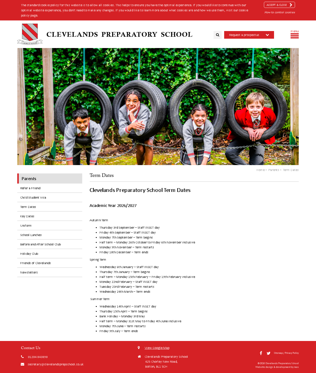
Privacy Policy (292, 353)
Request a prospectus (244, 35)
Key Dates (27, 216)
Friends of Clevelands (35, 263)
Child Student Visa (33, 197)
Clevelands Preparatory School (119, 34)
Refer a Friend (30, 188)
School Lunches (31, 235)
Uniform (26, 225)
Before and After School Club (40, 244)
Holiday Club (29, 253)
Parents (29, 178)
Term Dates (28, 207)
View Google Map (157, 348)
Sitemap (278, 353)
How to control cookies (279, 12)
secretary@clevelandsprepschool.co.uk (56, 364)
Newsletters (29, 272)
